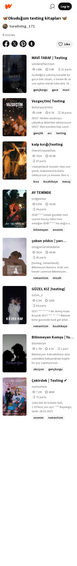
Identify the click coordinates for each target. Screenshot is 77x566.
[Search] (52, 6)
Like (67, 44)
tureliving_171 (22, 26)
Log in (65, 6)
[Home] (25, 6)
